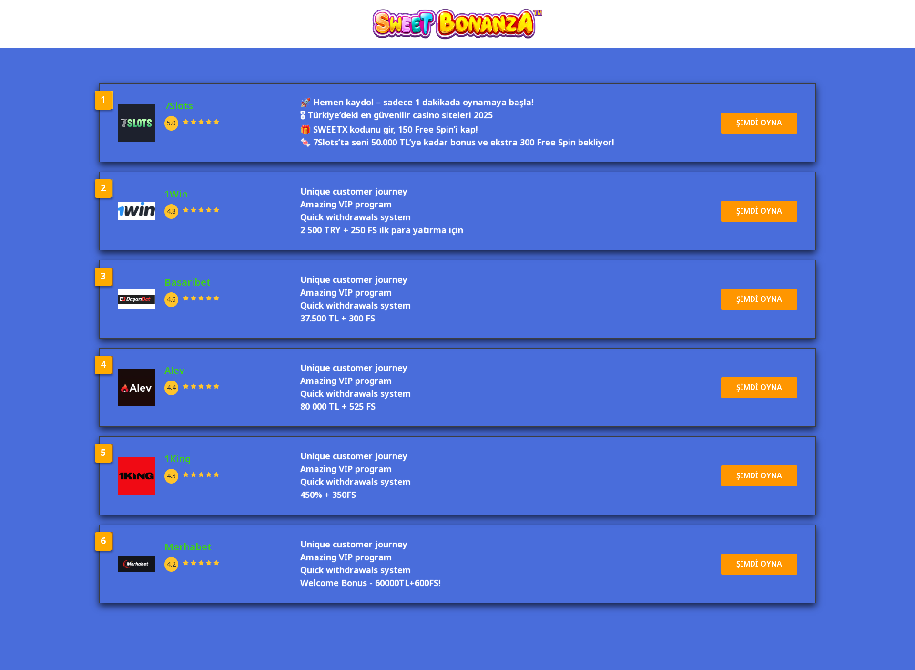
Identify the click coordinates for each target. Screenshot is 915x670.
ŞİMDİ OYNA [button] (759, 123)
